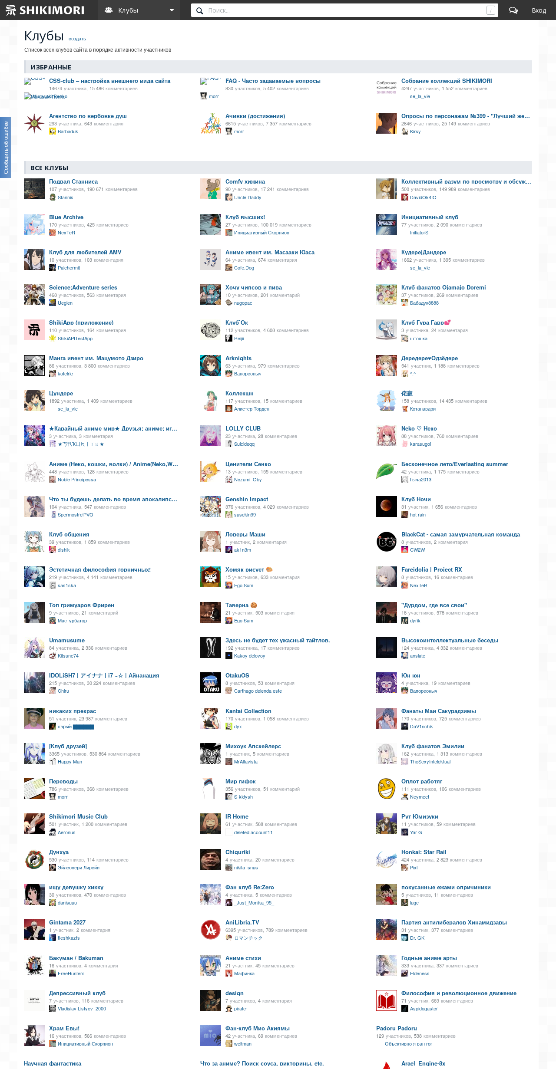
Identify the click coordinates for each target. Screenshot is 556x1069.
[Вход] (539, 10)
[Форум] (513, 10)
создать (77, 38)
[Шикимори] (45, 10)
